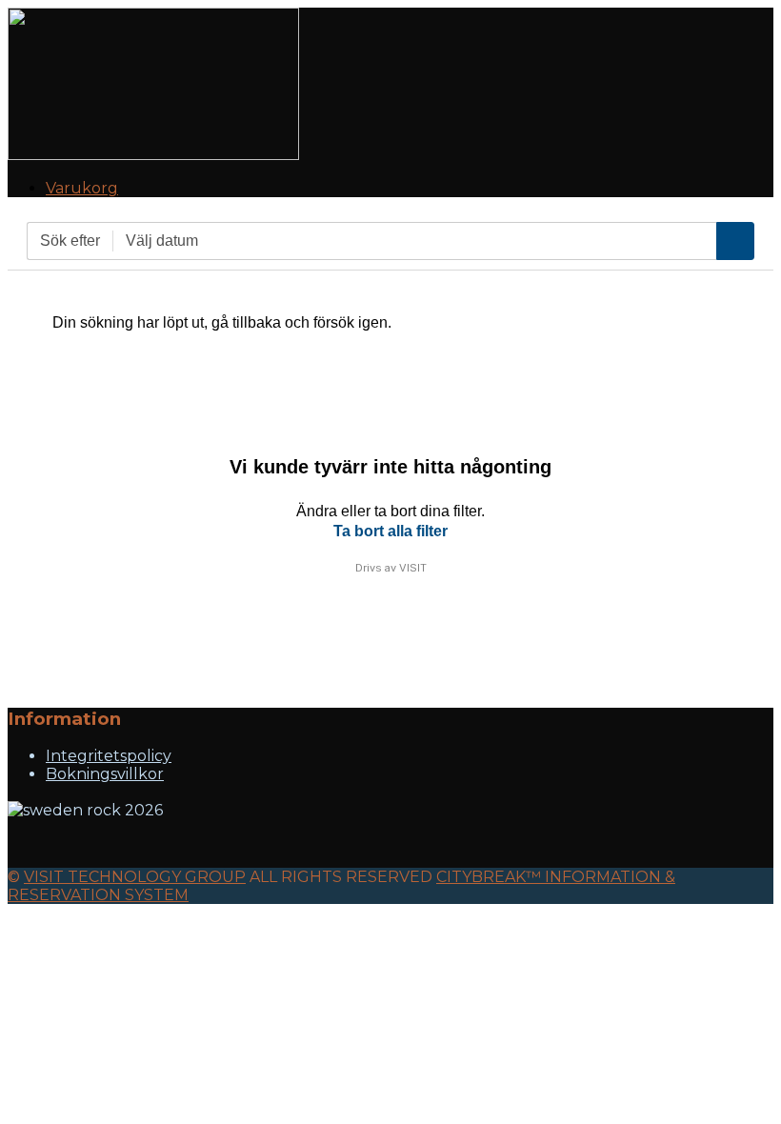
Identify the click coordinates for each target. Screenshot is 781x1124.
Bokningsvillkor (105, 774)
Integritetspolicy (108, 756)
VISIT (413, 567)
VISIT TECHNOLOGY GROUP (135, 877)
